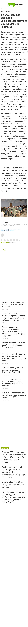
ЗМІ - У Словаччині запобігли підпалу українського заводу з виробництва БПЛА (14, 395)
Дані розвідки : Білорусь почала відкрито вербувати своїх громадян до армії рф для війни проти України (13, 497)
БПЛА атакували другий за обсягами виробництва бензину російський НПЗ (12, 370)
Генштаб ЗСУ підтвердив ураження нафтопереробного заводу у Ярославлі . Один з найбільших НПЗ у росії (13, 317)
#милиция (18, 229)
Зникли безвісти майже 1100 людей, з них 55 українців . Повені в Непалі (13, 345)
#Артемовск (4, 229)
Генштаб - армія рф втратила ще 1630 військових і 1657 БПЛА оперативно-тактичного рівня (14, 357)
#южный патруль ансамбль (7, 230)
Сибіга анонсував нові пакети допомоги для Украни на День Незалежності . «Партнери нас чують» (13, 472)
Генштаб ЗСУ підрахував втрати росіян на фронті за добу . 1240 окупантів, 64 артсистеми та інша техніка (14, 457)
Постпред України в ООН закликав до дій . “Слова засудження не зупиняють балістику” (12, 382)
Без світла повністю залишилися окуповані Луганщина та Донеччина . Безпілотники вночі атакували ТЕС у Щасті (14, 331)
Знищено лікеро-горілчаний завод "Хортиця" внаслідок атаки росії (13, 304)
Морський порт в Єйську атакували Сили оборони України (13, 484)
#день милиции (11, 229)
